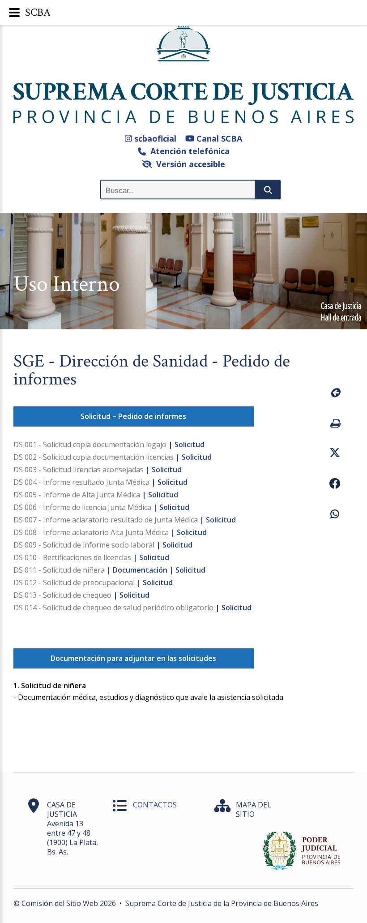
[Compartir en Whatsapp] (335, 515)
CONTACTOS (155, 805)
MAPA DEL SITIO (253, 809)
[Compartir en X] (335, 453)
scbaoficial (154, 138)
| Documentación (137, 570)
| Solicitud (186, 444)
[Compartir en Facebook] (335, 484)
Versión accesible (188, 164)
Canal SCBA (218, 138)
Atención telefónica (188, 151)
